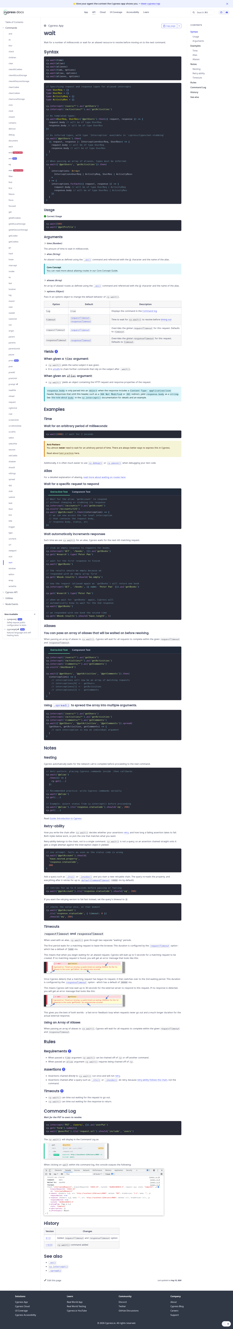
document (13, 140)
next (11, 307)
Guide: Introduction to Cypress (66, 818)
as (10, 39)
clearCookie (14, 87)
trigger (12, 527)
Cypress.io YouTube (77, 1310)
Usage (196, 36)
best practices (66, 453)
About (173, 1302)
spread (12, 479)
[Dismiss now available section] (34, 614)
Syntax (194, 31)
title (10, 521)
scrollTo (12, 431)
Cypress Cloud (22, 1306)
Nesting (197, 69)
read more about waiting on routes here (104, 477)
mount (12, 301)
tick (10, 515)
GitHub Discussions (129, 1310)
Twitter (122, 1306)
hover (11, 259)
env (12, 158)
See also (194, 97)
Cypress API (11, 592)
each (11, 146)
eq (10, 164)
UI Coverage (116, 12)
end (15, 152)
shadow (12, 461)
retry (126, 832)
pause (11, 354)
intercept (13, 265)
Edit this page (54, 1280)
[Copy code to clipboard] (178, 60)
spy (10, 485)
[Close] (229, 3)
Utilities (9, 598)
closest (12, 117)
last (10, 283)
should (12, 467)
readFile (12, 390)
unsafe (56, 369)
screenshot (14, 420)
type (11, 532)
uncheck (12, 538)
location (12, 289)
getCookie (13, 235)
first (10, 188)
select (11, 437)
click (11, 105)
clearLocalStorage (17, 99)
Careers (174, 1310)
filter (11, 176)
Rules (193, 82)
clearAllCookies (15, 69)
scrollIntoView (15, 426)
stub (11, 491)
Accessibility (132, 12)
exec (16, 170)
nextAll (12, 313)
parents (12, 342)
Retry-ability (199, 73)
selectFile (13, 443)
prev (11, 366)
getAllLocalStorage (17, 224)
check (11, 51)
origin (11, 330)
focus (11, 200)
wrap (11, 580)
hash (11, 253)
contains (12, 123)
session (12, 449)
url (10, 544)
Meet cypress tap (150, 3)
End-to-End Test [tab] (59, 491)
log (10, 295)
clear (11, 63)
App (86, 12)
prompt (12, 384)
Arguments (198, 40)
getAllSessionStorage (18, 229)
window (12, 568)
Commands (11, 27)
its (10, 277)
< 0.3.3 (49, 1244)
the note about (62, 397)
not (10, 325)
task (10, 503)
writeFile (12, 586)
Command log (149, 310)
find (10, 182)
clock (11, 111)
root (10, 414)
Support (174, 1314)
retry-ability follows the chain (152, 1079)
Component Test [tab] (81, 491)
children (12, 57)
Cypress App (21, 1302)
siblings (12, 473)
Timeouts (197, 77)
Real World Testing (76, 1306)
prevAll (12, 372)
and (10, 33)
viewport (12, 550)
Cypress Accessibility (25, 1314)
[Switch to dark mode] (226, 1324)
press (13, 360)
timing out (166, 319)
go (10, 247)
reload (11, 396)
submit (12, 497)
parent (12, 336)
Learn (146, 12)
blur (10, 45)
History (194, 92)
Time (195, 50)
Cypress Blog (177, 1306)
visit (10, 556)
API (93, 12)
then (11, 509)
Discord (123, 1302)
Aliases (196, 59)
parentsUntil (14, 348)
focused (12, 206)
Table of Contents (14, 22)
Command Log (198, 87)
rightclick (13, 408)
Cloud (103, 12)
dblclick (12, 128)
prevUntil (13, 378)
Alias (195, 54)
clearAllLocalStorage (18, 75)
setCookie (13, 455)
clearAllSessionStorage (19, 81)
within (11, 574)
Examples (195, 45)
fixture (11, 194)
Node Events (11, 604)
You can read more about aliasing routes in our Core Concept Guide (82, 270)
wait (10, 562)
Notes (193, 64)
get (10, 212)
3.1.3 (48, 1238)
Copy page (170, 26)
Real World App (75, 1302)
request (12, 402)
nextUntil (13, 319)
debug (12, 134)
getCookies (13, 241)
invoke (11, 271)
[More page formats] (179, 26)
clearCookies (14, 93)
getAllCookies (15, 218)
